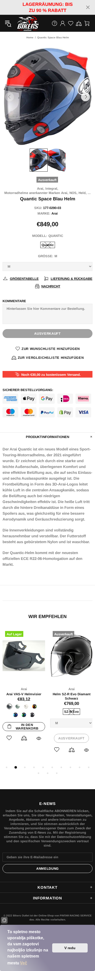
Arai (54, 213)
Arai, (40, 188)
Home (29, 37)
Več (23, 963)
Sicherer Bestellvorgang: (28, 390)
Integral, (51, 188)
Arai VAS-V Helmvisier (23, 694)
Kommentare (14, 301)
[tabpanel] (24, 690)
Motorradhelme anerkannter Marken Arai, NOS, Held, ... (47, 193)
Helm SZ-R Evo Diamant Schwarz (71, 696)
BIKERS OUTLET (22, 23)
